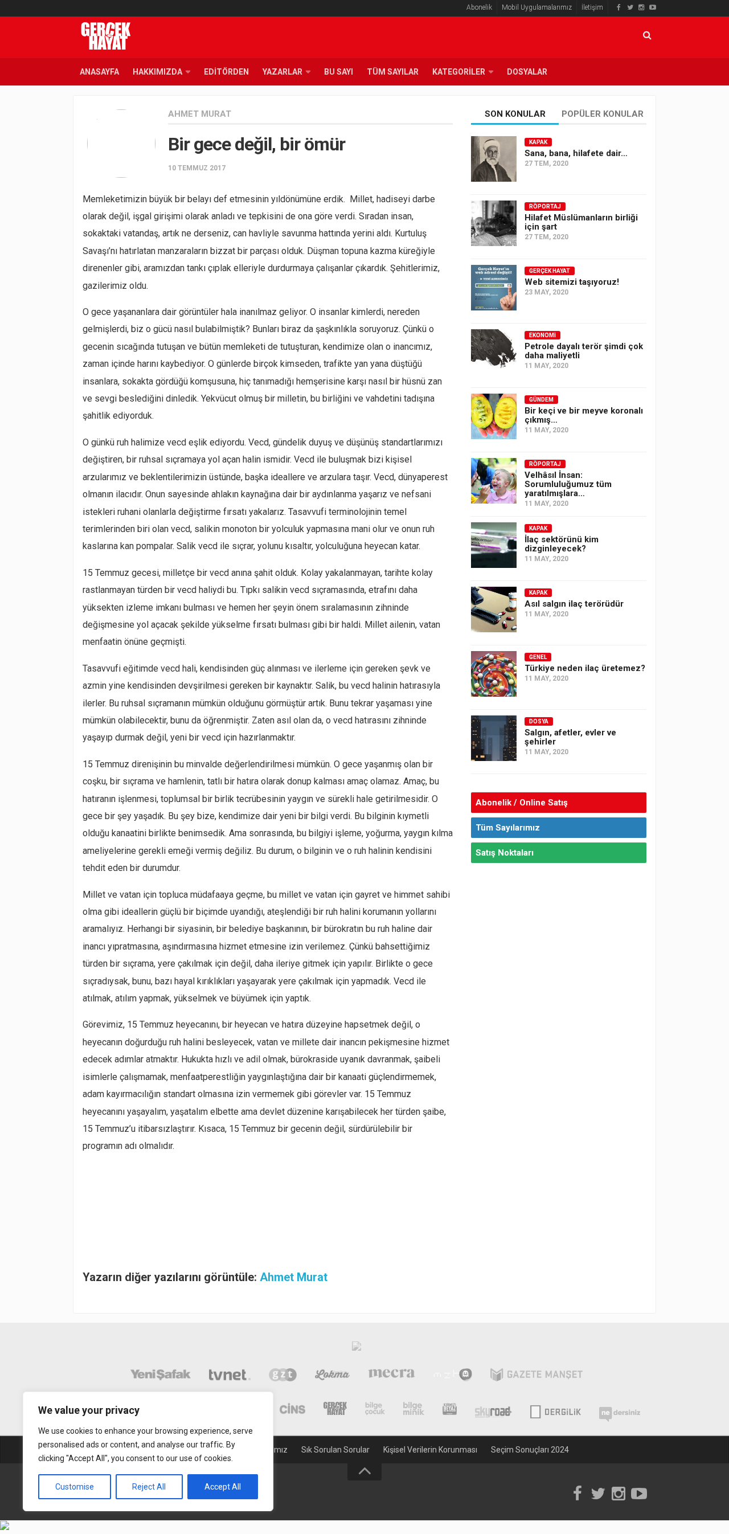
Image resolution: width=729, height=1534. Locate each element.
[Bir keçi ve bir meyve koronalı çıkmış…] (494, 416)
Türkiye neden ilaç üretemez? (585, 668)
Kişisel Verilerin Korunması (430, 1449)
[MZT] (452, 1376)
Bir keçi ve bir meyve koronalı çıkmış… (584, 415)
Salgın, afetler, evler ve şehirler (570, 737)
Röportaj (545, 206)
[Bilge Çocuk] (375, 1410)
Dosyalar (527, 71)
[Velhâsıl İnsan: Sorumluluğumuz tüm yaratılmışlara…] (494, 481)
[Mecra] (392, 1376)
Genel (538, 657)
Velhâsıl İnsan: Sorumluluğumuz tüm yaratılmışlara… (568, 484)
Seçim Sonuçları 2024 (530, 1449)
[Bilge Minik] (413, 1410)
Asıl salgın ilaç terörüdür (574, 604)
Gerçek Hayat (549, 271)
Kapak (538, 142)
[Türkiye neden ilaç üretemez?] (494, 674)
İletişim (592, 7)
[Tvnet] (230, 1376)
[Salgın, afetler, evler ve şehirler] (494, 738)
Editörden (226, 71)
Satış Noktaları (505, 853)
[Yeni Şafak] (160, 1376)
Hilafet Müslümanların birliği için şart (581, 222)
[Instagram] (641, 7)
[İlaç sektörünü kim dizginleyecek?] (494, 545)
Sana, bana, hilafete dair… (576, 153)
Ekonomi (542, 335)
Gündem (541, 399)
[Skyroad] (493, 1409)
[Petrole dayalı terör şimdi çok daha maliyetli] (494, 352)
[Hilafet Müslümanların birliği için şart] (494, 223)
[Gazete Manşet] (536, 1376)
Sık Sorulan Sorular (335, 1449)
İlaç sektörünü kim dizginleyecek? (562, 544)
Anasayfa (99, 71)
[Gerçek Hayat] (335, 1410)
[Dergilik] (555, 1409)
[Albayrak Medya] (356, 1349)
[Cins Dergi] (292, 1410)
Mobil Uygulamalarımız (537, 7)
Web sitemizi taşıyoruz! (572, 282)
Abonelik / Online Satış (522, 802)
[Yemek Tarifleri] (332, 1376)
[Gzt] (283, 1376)
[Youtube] (652, 7)
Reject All (149, 1486)
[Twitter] (629, 7)
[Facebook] (618, 7)
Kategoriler (458, 71)
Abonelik (479, 7)
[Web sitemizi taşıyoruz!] (494, 287)
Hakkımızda (157, 71)
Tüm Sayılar (393, 71)
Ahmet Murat (199, 114)
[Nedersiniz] (619, 1409)
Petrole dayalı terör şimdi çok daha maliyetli (584, 351)
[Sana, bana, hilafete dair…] (494, 159)
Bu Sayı (338, 71)
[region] (148, 1451)
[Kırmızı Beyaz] (450, 1410)
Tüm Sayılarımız (508, 828)
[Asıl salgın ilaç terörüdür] (494, 609)
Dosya (538, 721)
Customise (74, 1486)
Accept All (222, 1486)
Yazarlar (282, 71)
